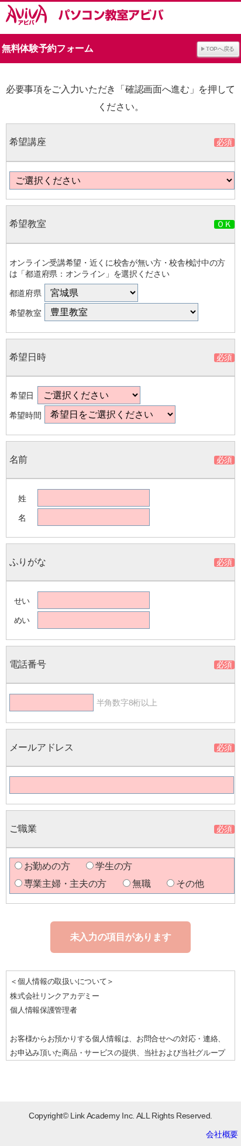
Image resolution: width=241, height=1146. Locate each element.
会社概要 (222, 1134)
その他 (190, 884)
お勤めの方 (47, 866)
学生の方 (113, 866)
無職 (141, 884)
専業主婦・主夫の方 (65, 884)
